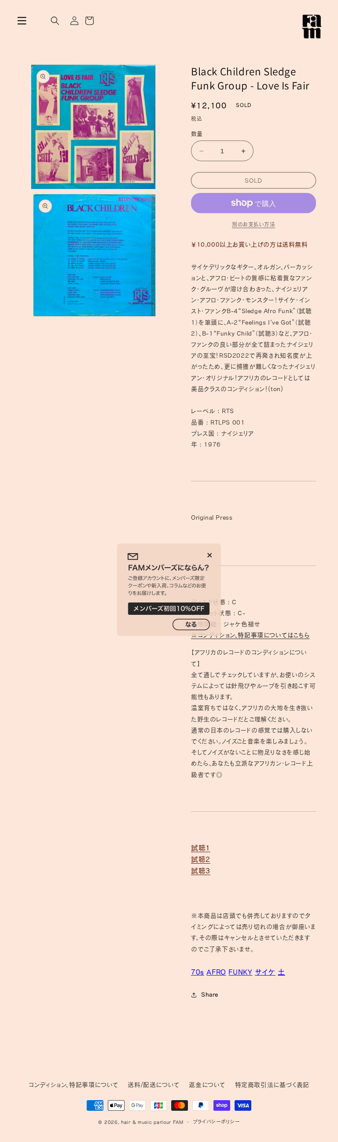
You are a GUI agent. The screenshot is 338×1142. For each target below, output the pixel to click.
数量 (197, 134)
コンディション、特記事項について (74, 1085)
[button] (22, 20)
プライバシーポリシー (216, 1121)
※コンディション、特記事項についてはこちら (250, 635)
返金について (207, 1085)
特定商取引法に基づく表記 (272, 1085)
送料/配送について (154, 1085)
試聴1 (200, 847)
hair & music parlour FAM (152, 1122)
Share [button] (209, 994)
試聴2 (200, 859)
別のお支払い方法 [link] (253, 224)
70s (197, 972)
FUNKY (240, 972)
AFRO (216, 972)
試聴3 (200, 870)
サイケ (265, 972)
